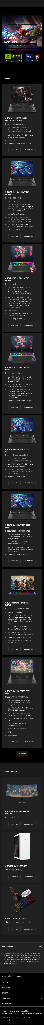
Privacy (16, 1013)
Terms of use (38, 1013)
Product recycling (14, 1011)
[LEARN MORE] (22, 702)
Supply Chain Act (7, 1013)
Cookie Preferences (26, 1013)
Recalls (4, 1011)
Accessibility (25, 1011)
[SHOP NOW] (22, 120)
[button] (22, 982)
